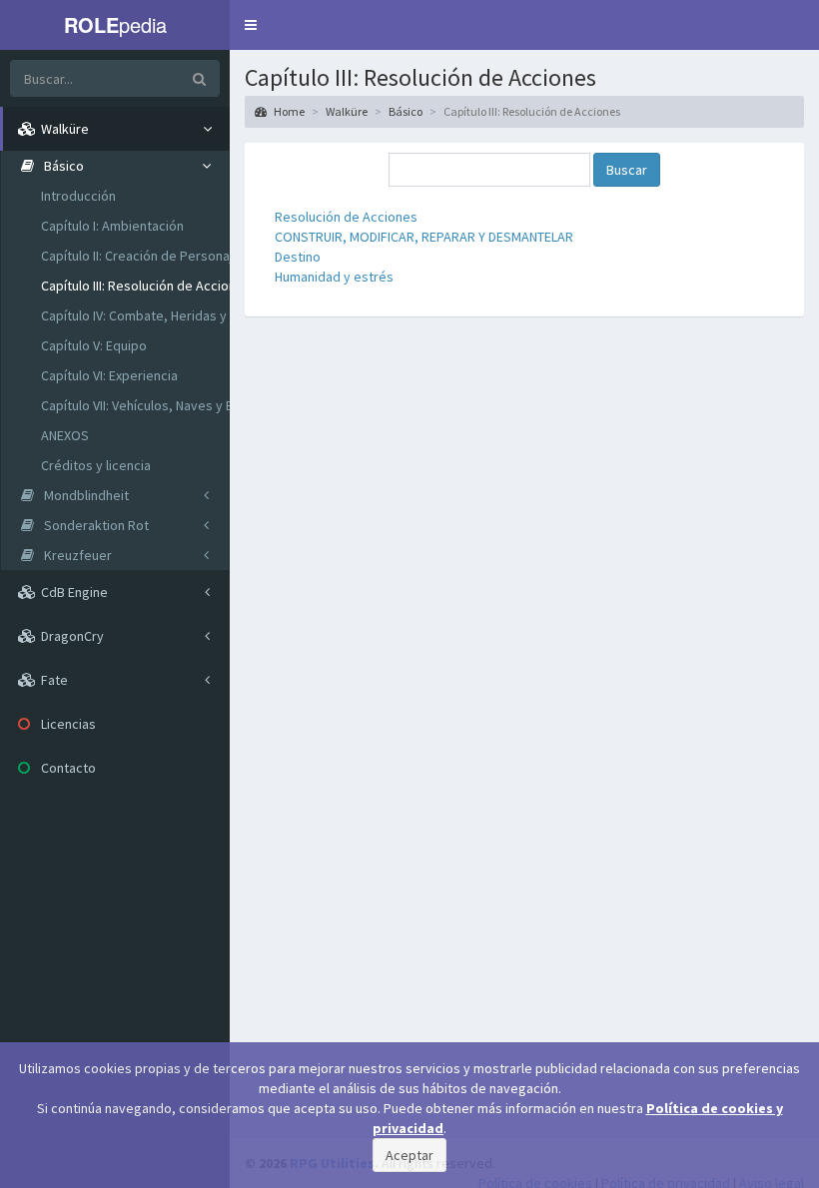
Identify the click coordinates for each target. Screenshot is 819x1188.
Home (288, 111)
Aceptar (409, 1155)
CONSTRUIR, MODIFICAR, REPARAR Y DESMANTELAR (424, 237)
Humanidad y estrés (334, 277)
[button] (251, 25)
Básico (405, 111)
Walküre (347, 111)
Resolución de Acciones (346, 217)
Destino (298, 257)
